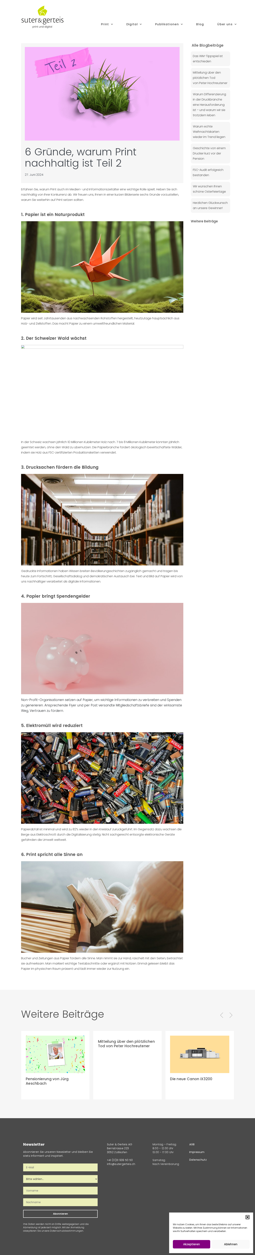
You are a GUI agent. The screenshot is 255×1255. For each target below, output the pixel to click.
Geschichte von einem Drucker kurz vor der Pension (209, 153)
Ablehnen (230, 1244)
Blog (200, 24)
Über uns (224, 24)
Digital (132, 24)
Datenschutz (198, 1160)
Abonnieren (60, 1214)
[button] (247, 1217)
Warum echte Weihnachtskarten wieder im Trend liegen (209, 131)
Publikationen (167, 24)
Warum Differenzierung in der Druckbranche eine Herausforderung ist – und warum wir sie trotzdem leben (209, 104)
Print (105, 24)
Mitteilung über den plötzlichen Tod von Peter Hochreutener (210, 77)
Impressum (197, 1152)
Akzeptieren (191, 1244)
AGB (192, 1144)
